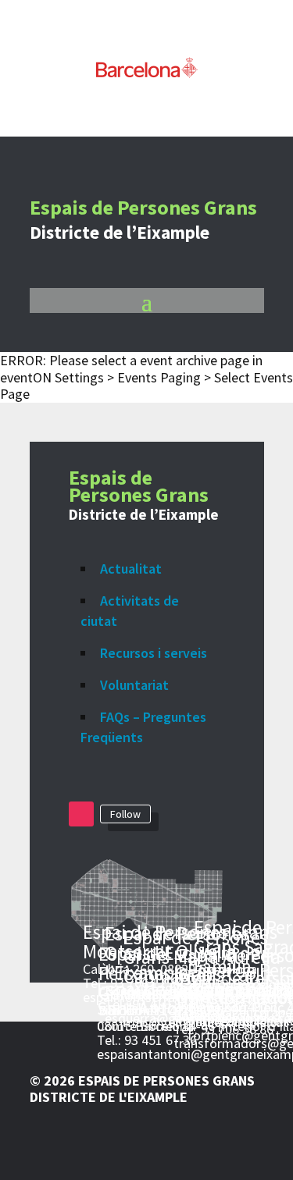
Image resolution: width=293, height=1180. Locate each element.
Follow (125, 814)
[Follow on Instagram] (81, 813)
